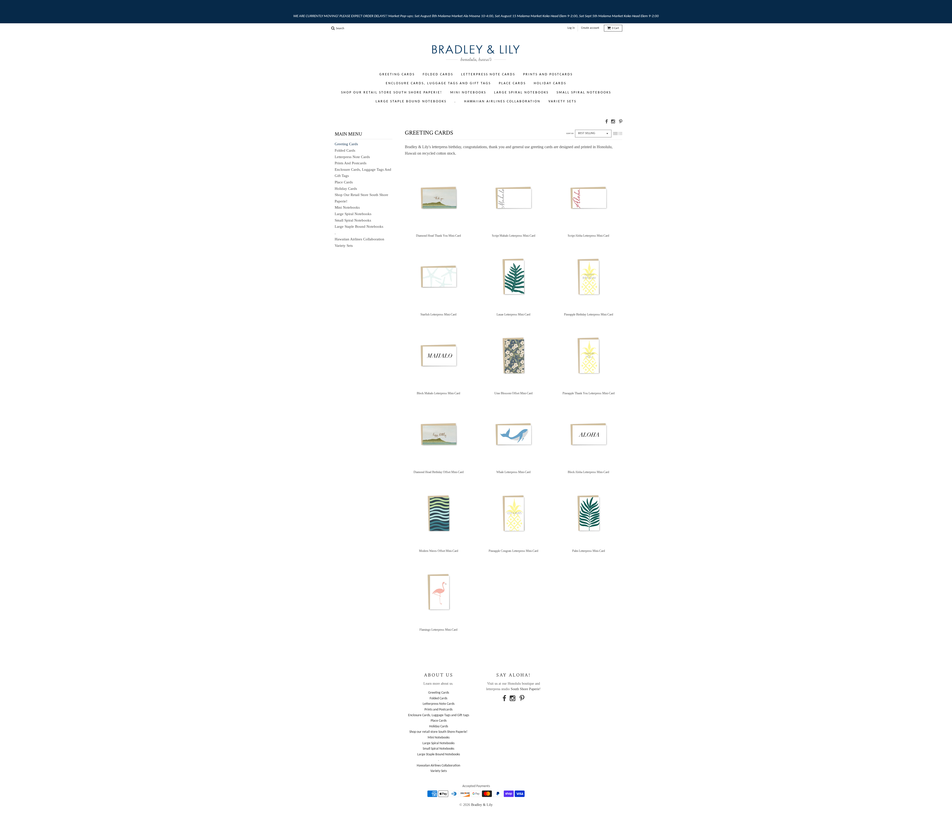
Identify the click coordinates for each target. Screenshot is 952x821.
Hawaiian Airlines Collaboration (502, 101)
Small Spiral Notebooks (584, 92)
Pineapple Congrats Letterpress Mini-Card (513, 551)
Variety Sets (562, 101)
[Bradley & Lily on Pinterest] (620, 121)
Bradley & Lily (482, 805)
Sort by (570, 133)
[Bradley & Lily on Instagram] (613, 121)
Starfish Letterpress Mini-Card (438, 314)
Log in (571, 28)
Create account (590, 28)
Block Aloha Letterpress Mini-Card (588, 472)
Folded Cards (438, 74)
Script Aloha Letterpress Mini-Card (588, 235)
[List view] (620, 133)
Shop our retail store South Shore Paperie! (391, 92)
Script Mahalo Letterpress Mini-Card (513, 235)
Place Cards (512, 83)
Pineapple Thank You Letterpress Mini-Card (589, 393)
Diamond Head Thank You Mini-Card (438, 235)
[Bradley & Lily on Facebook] (606, 121)
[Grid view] (615, 133)
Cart (615, 28)
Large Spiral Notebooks (521, 92)
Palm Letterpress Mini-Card (588, 551)
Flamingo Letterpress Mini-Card (438, 629)
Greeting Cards (397, 74)
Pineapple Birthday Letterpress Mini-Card (588, 314)
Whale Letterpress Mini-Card (513, 472)
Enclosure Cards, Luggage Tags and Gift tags (438, 83)
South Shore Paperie (525, 689)
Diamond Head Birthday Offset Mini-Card (439, 472)
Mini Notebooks (468, 92)
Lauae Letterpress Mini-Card (513, 314)
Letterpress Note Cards (488, 74)
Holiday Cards (550, 83)
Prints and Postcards (548, 74)
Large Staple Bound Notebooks (411, 101)
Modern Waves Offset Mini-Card (438, 551)
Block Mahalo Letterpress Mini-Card (438, 393)
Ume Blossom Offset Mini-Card (513, 393)
